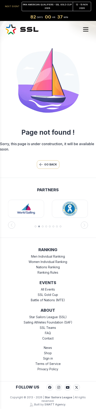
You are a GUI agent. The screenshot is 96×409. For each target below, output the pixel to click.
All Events (48, 289)
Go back (50, 164)
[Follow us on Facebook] (49, 387)
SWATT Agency (54, 404)
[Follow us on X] (76, 387)
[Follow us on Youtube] (67, 387)
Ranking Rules (48, 272)
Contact (48, 338)
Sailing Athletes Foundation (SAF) (48, 322)
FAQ (48, 333)
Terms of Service (48, 364)
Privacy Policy (48, 369)
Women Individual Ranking (48, 262)
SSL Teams (48, 328)
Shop (48, 353)
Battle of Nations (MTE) (48, 300)
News (48, 348)
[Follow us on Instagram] (58, 387)
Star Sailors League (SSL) (48, 317)
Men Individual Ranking (48, 256)
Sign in (48, 358)
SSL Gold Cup (48, 295)
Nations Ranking (48, 267)
